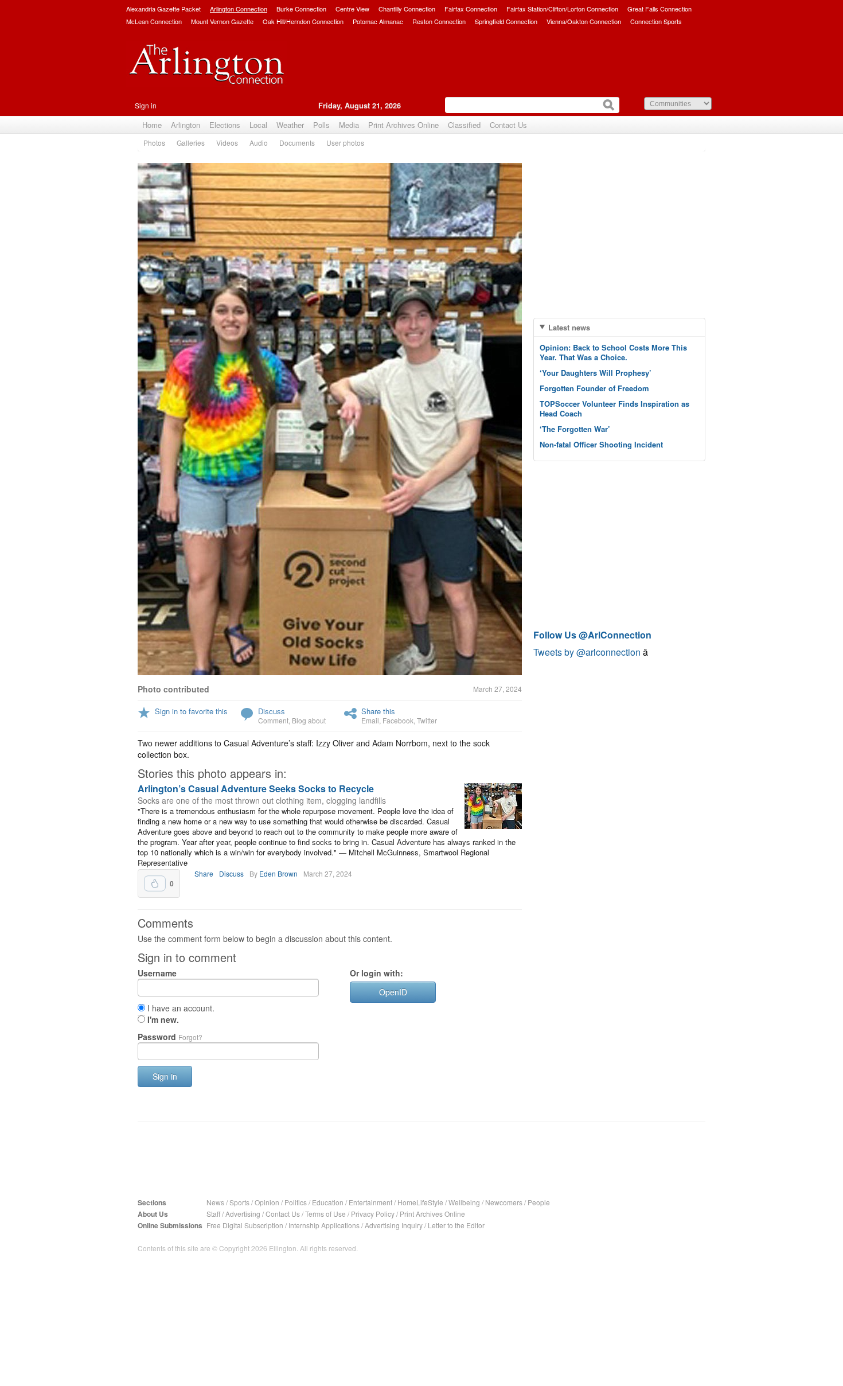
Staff (213, 1213)
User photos (345, 142)
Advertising (242, 1213)
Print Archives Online (403, 124)
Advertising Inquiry (394, 1225)
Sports (239, 1202)
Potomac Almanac (378, 21)
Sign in (146, 105)
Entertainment (370, 1202)
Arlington (185, 124)
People (539, 1202)
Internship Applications (324, 1225)
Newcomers (503, 1202)
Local (258, 124)
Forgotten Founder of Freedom (594, 388)
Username (157, 973)
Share (203, 873)
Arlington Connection (238, 8)
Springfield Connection (506, 21)
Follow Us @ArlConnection (592, 634)
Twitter (427, 720)
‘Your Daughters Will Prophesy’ (595, 372)
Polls (321, 124)
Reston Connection (439, 21)
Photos (154, 142)
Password (170, 1036)
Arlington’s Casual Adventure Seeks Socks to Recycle (256, 788)
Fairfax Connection (470, 8)
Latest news (569, 327)
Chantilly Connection (406, 8)
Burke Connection (301, 8)
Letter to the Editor (456, 1225)
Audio (258, 142)
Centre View (352, 8)
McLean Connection (154, 21)
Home (152, 124)
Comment (273, 720)
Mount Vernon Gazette (222, 21)
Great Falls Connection (659, 8)
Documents (297, 142)
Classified (464, 124)
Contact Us (508, 124)
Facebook (398, 720)
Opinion (267, 1202)
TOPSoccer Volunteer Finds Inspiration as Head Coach (614, 408)
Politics (295, 1202)
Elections (224, 124)
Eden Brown (278, 873)
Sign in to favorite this (191, 711)
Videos (227, 142)
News (215, 1202)
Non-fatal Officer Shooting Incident (601, 444)
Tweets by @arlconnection (588, 652)
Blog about (309, 720)
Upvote (155, 883)
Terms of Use (325, 1213)
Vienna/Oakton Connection (584, 21)
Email (370, 720)
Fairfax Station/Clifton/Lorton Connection (562, 8)
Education (328, 1202)
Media (349, 124)
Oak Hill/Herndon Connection (303, 21)
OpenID (393, 992)
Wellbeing (464, 1202)
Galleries (191, 142)
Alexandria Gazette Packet (163, 8)
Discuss (271, 711)
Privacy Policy (373, 1213)
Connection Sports (656, 21)
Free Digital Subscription (244, 1225)
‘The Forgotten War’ (575, 428)
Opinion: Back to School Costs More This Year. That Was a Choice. (613, 352)
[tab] (619, 327)
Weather (290, 124)
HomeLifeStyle (420, 1202)
